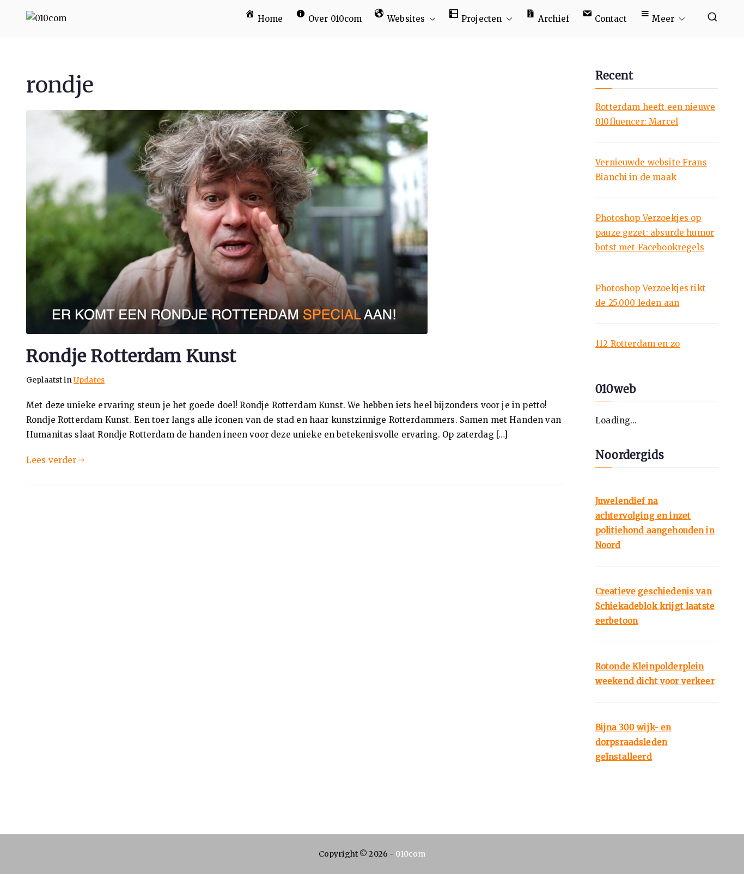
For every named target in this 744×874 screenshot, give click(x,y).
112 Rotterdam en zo (637, 343)
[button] (430, 18)
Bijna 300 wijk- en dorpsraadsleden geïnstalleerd (633, 742)
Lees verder (51, 460)
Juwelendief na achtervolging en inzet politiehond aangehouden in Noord (655, 523)
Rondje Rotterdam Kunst (131, 356)
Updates (89, 380)
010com (410, 854)
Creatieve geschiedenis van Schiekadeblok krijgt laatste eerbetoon (655, 606)
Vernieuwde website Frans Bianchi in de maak (651, 169)
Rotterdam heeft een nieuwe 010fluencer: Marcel (655, 114)
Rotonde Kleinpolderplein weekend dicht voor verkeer (655, 673)
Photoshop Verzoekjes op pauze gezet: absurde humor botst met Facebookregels (654, 233)
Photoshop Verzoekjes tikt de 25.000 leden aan (650, 295)
